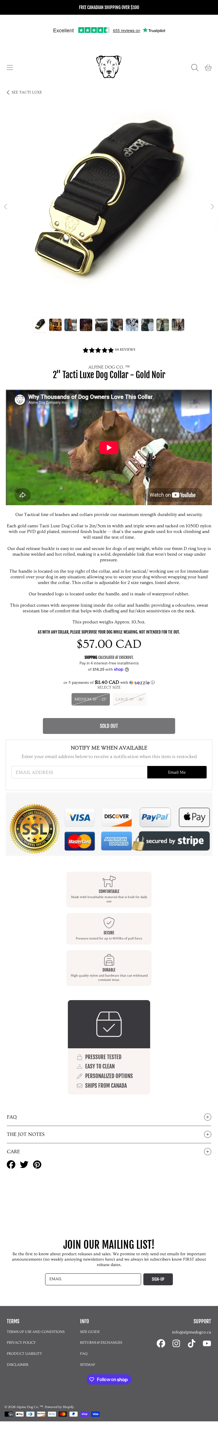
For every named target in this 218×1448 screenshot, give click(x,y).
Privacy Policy (21, 1343)
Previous (6, 207)
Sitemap (87, 1365)
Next (212, 207)
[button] (10, 67)
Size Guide (90, 1332)
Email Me (177, 772)
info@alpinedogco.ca (191, 1332)
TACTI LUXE (27, 92)
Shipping (91, 657)
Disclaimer (17, 1365)
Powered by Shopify (59, 1407)
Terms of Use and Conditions (35, 1332)
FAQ (83, 1354)
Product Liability (24, 1354)
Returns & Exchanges (101, 1343)
